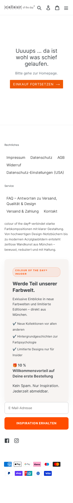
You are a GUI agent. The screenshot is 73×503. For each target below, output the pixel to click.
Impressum (15, 157)
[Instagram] (16, 440)
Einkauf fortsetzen (33, 84)
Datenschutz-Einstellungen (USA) (35, 172)
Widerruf (13, 165)
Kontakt (50, 211)
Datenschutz (41, 157)
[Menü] (66, 7)
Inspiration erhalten (36, 423)
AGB (61, 157)
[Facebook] (7, 440)
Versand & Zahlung (22, 211)
